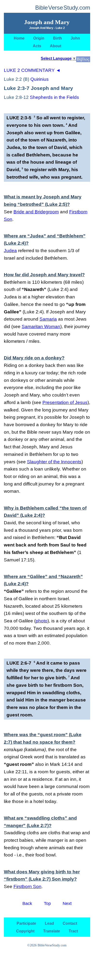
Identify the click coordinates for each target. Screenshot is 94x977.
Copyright (25, 931)
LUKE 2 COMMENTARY (32, 70)
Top (47, 903)
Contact (70, 923)
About (55, 46)
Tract (73, 931)
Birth (57, 38)
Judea (10, 250)
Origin (38, 38)
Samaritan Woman (41, 326)
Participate (26, 923)
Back (27, 903)
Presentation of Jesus (64, 402)
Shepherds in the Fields (54, 97)
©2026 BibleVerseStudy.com (47, 945)
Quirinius (39, 79)
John (75, 38)
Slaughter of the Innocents (54, 461)
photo (41, 620)
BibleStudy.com (62, 7)
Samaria (48, 319)
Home (19, 38)
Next (67, 903)
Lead (49, 923)
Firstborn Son (27, 886)
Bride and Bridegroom (36, 211)
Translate (51, 931)
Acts (37, 46)
